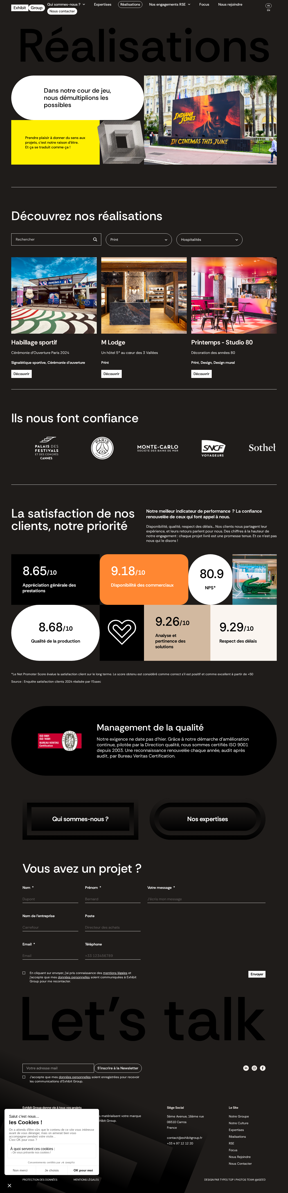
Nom (26, 887)
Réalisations (130, 4)
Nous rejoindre (230, 4)
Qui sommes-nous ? (63, 4)
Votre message (160, 887)
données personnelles (74, 977)
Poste (89, 916)
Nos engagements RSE (167, 4)
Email (27, 944)
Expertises (102, 4)
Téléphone (93, 944)
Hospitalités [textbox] (191, 239)
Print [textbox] (114, 239)
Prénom (92, 887)
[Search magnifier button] (95, 239)
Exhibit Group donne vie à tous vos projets (52, 1108)
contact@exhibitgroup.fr (184, 1138)
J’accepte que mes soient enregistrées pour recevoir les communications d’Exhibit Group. (84, 1079)
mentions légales (115, 973)
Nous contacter (62, 11)
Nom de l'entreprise (38, 916)
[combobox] (139, 240)
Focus (204, 4)
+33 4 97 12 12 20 (180, 1143)
